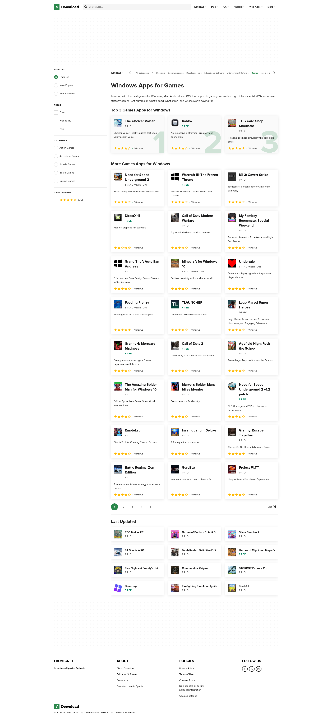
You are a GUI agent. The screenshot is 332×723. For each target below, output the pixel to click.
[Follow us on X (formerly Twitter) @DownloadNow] (252, 669)
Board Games (66, 172)
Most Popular (66, 85)
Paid (61, 129)
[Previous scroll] (130, 73)
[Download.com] (66, 7)
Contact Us (122, 680)
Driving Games (67, 181)
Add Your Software (127, 674)
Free (61, 112)
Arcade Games (67, 164)
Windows (199, 7)
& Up (81, 199)
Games (254, 73)
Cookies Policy (187, 680)
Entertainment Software (238, 73)
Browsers (160, 73)
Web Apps (255, 7)
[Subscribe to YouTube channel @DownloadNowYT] (258, 669)
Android (238, 7)
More (270, 6)
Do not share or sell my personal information (191, 688)
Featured (64, 77)
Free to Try (65, 120)
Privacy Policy (186, 668)
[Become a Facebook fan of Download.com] (245, 669)
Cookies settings (188, 695)
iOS (225, 7)
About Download (126, 668)
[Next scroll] (274, 73)
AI (153, 73)
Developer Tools (194, 73)
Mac (213, 7)
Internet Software (269, 73)
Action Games (66, 147)
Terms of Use (186, 674)
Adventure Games (69, 156)
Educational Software (214, 73)
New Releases (67, 93)
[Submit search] (86, 7)
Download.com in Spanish (130, 686)
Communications (176, 73)
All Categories (142, 73)
